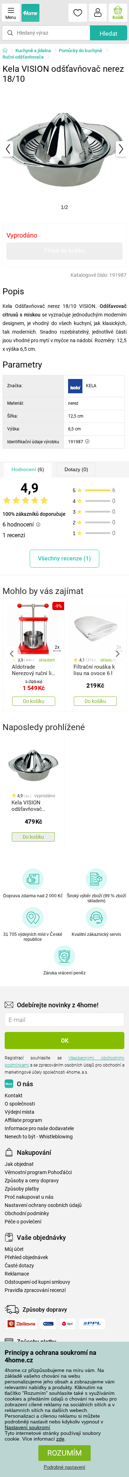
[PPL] (92, 1323)
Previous (12, 654)
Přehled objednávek (26, 1257)
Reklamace (17, 1274)
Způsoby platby (22, 1189)
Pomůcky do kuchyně (80, 50)
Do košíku (33, 701)
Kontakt (14, 1095)
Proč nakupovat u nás (29, 1197)
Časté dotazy (19, 1265)
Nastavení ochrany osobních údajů (43, 1205)
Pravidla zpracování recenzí (35, 1290)
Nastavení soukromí (27, 1427)
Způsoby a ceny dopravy (32, 1180)
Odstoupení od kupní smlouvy (37, 1282)
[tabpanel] (64, 149)
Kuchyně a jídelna (33, 50)
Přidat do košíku (64, 250)
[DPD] (68, 1323)
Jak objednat (19, 1164)
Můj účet (14, 1249)
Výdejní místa (19, 1112)
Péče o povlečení (23, 1221)
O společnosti (20, 1104)
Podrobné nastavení (64, 1467)
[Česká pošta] (48, 1323)
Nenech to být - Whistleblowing (39, 1136)
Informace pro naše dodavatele (39, 1128)
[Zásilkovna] (21, 1323)
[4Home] (8, 51)
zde (60, 1439)
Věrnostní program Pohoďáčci (38, 1172)
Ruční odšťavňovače (23, 57)
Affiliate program (23, 1120)
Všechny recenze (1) (64, 558)
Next (117, 654)
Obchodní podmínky (27, 1213)
